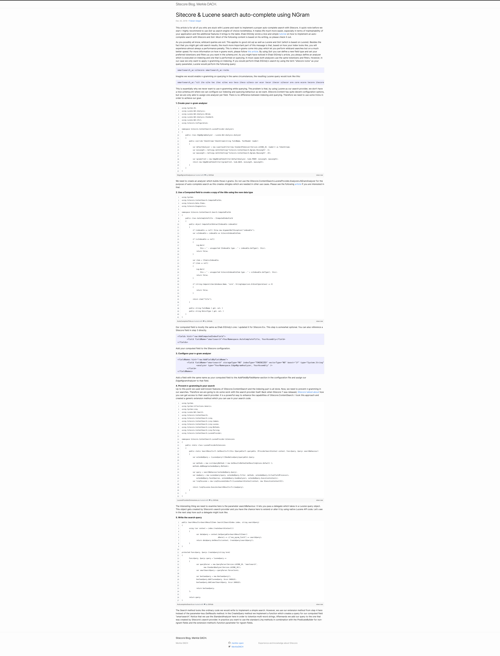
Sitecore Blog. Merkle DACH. (196, 4)
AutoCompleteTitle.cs (185, 321)
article (298, 184)
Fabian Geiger (195, 21)
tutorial (282, 34)
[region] (250, 140)
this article (253, 51)
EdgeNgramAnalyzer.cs (186, 175)
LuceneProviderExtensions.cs (188, 500)
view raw (319, 175)
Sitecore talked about (308, 392)
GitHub (211, 175)
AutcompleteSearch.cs (186, 604)
